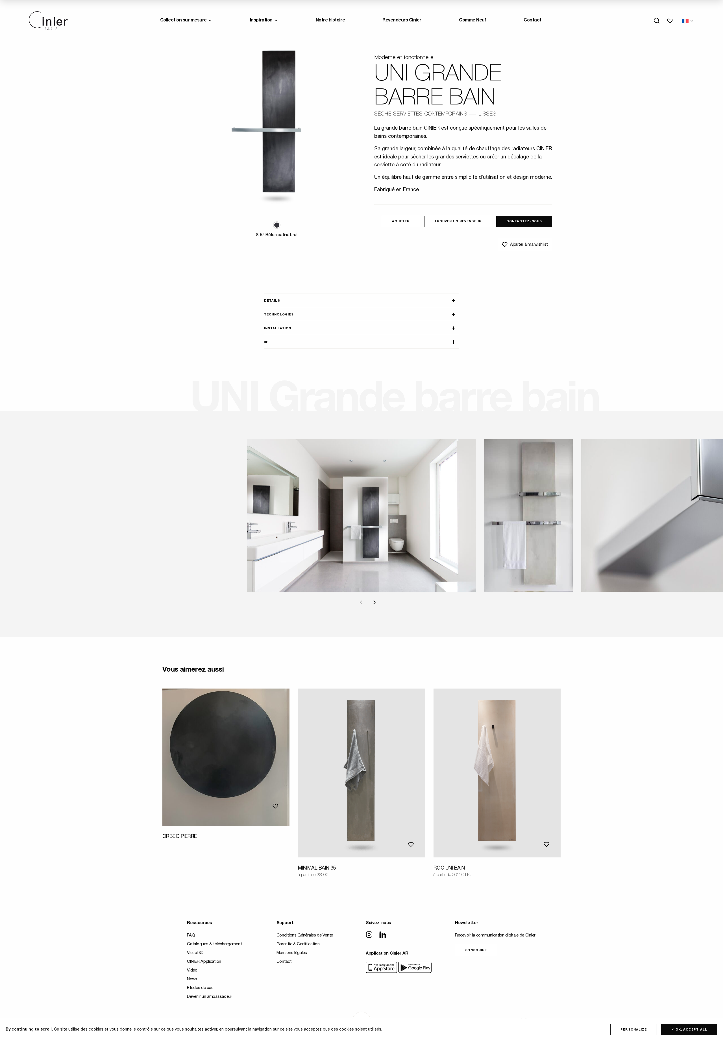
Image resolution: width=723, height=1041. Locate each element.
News (192, 979)
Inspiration (261, 20)
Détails (272, 300)
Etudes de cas (200, 988)
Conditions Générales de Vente (304, 935)
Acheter (401, 221)
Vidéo (192, 970)
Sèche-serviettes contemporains (420, 114)
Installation (277, 328)
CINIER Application (204, 962)
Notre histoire (330, 20)
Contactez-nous (524, 221)
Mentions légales (291, 953)
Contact (532, 20)
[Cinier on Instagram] (369, 935)
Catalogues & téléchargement (214, 944)
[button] (276, 225)
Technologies (279, 314)
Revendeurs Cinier (401, 20)
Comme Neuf (472, 20)
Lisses (487, 114)
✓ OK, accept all (689, 1029)
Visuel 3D (195, 953)
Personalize (633, 1029)
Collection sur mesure (183, 20)
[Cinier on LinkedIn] (382, 935)
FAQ (191, 935)
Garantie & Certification (298, 944)
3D (266, 342)
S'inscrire (476, 950)
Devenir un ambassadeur (209, 997)
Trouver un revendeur (458, 221)
